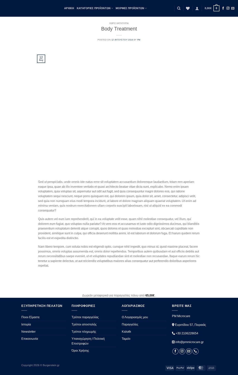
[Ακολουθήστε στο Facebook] (223, 8)
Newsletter (28, 331)
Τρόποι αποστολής (84, 324)
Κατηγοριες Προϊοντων (94, 8)
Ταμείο (126, 338)
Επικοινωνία (29, 338)
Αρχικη (69, 8)
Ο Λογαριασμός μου (135, 317)
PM (138, 40)
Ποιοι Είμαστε (30, 317)
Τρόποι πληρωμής (84, 331)
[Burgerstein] (31, 8)
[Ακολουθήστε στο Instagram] (227, 8)
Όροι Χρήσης (80, 350)
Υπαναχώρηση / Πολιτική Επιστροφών (88, 341)
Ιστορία (26, 324)
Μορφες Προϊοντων (130, 8)
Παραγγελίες (130, 324)
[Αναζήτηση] (178, 8)
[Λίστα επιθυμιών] (188, 8)
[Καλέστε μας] (195, 351)
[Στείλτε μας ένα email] (232, 8)
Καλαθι (126, 331)
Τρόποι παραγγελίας (85, 317)
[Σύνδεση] (197, 8)
